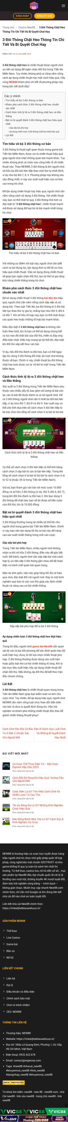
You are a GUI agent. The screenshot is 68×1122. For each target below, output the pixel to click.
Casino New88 (26, 27)
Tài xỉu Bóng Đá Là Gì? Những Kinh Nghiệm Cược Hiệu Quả (37, 807)
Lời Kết (9, 135)
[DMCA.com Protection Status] (13, 1082)
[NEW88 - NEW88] (34, 6)
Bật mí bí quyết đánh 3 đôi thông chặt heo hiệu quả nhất (34, 122)
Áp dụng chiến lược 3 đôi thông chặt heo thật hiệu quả (34, 131)
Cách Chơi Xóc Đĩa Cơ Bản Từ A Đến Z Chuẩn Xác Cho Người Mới (17, 733)
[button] (63, 6)
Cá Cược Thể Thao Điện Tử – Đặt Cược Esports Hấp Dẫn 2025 (35, 765)
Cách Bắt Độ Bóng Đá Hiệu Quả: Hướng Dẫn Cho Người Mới (38, 779)
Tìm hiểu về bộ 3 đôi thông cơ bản (24, 100)
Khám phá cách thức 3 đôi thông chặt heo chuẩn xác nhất (32, 106)
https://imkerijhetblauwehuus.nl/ (21, 908)
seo (29, 54)
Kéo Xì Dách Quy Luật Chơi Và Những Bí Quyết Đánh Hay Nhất (50, 733)
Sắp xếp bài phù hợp (18, 128)
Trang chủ (8, 27)
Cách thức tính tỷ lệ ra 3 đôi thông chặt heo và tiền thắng (33, 114)
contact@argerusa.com (27, 1060)
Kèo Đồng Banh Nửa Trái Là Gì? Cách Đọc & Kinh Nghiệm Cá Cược (38, 821)
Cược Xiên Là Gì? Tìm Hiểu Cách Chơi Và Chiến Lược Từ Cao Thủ (36, 793)
